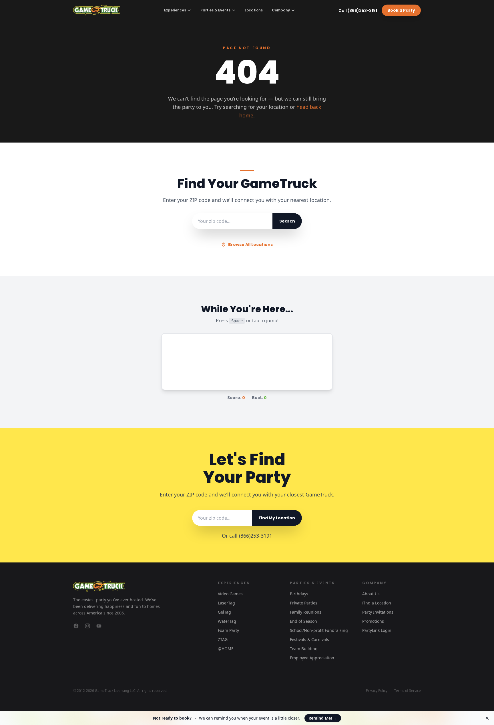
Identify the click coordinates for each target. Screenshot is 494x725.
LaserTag (226, 603)
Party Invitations (377, 612)
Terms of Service (407, 690)
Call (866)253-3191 (357, 10)
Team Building (304, 648)
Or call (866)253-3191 (247, 535)
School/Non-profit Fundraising (319, 630)
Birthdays (299, 593)
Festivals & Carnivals (309, 639)
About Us (371, 593)
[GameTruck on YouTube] (99, 626)
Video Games (230, 593)
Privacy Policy (376, 690)
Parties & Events (215, 10)
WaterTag (227, 621)
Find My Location (277, 518)
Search (287, 221)
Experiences (175, 10)
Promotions (373, 621)
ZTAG (223, 639)
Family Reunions (305, 612)
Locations (254, 10)
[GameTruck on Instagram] (87, 626)
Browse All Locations (250, 244)
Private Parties (303, 603)
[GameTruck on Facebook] (76, 626)
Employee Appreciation (312, 657)
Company (281, 10)
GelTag (224, 612)
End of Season (303, 621)
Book (401, 10)
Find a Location (376, 603)
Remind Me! (322, 718)
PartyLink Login (376, 630)
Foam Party (228, 630)
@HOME (226, 648)
